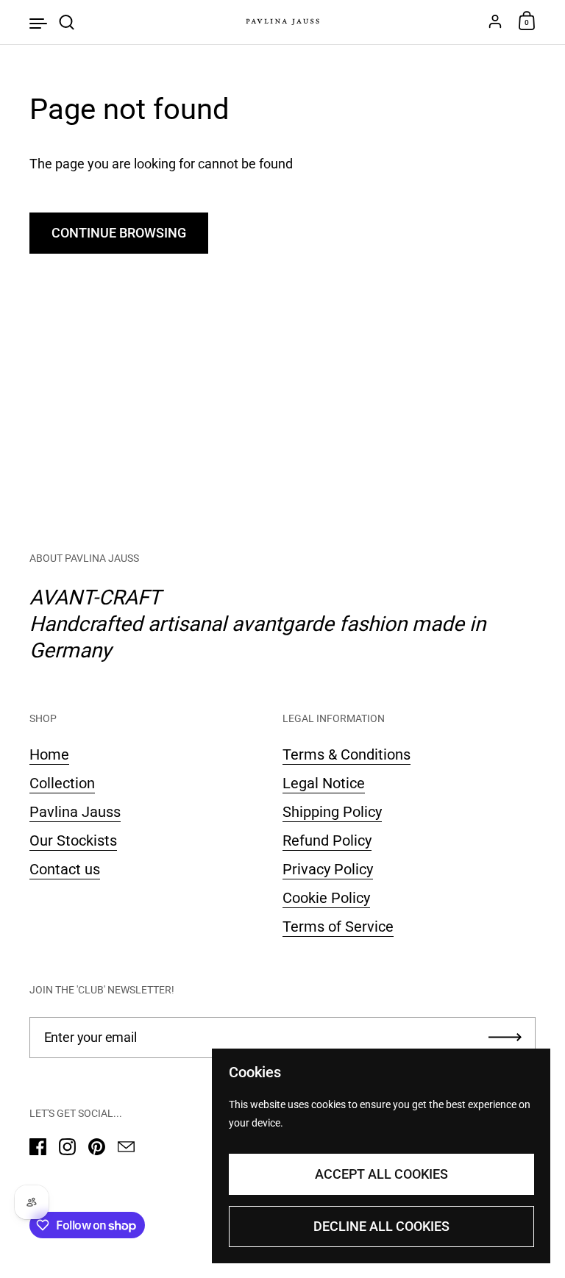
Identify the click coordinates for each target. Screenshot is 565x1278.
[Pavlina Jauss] (282, 22)
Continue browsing (118, 232)
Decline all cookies (381, 1226)
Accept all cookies (381, 1174)
